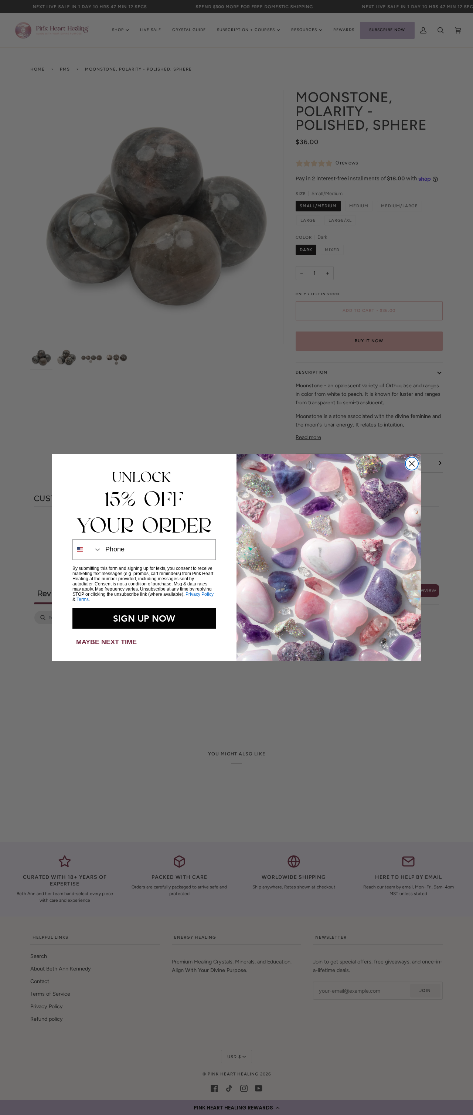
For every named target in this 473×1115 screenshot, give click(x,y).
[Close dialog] (411, 463)
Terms (82, 599)
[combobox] (87, 550)
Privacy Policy (200, 594)
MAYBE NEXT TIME (106, 642)
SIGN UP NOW (144, 618)
